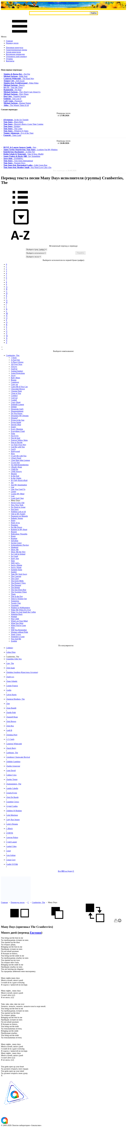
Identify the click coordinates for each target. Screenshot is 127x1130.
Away (13, 375)
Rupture (14, 538)
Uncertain (15, 605)
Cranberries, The (38, 902)
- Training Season (15, 96)
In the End (15, 476)
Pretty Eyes (15, 523)
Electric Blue (16, 425)
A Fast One (15, 360)
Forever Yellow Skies (19, 440)
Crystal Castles (12, 806)
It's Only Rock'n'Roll (19, 480)
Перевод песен (12, 43)
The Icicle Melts (17, 581)
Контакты (10, 61)
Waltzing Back (16, 614)
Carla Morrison (12, 815)
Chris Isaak (10, 668)
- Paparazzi (13, 101)
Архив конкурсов (13, 52)
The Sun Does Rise (18, 590)
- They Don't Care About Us (22, 92)
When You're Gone (18, 625)
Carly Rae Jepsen (13, 820)
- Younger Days (14, 163)
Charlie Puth (11, 712)
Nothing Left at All (18, 512)
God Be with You (18, 447)
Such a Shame (16, 565)
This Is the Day (17, 596)
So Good (14, 556)
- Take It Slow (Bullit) (23, 154)
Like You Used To (18, 489)
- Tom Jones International (18, 161)
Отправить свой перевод (16, 56)
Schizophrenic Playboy (20, 545)
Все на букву (66, 871)
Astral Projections (18, 373)
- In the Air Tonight (15, 120)
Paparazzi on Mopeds (19, 516)
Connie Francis (12, 686)
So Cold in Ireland (18, 554)
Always (14, 367)
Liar (12, 487)
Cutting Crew (11, 775)
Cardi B (9, 730)
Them (13, 594)
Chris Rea (10, 726)
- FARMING (13, 158)
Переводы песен (18, 902)
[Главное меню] (19, 34)
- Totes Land (12, 135)
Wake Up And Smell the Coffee (23, 612)
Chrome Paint (16, 391)
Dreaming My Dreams (20, 416)
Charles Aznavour (13, 766)
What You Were (17, 623)
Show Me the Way (18, 552)
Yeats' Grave (16, 634)
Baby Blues (15, 378)
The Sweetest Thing (19, 592)
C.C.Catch (10, 739)
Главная (9, 41)
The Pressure (16, 585)
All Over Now (16, 364)
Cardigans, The (12, 753)
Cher (8, 703)
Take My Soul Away (19, 574)
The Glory (15, 579)
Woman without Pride (19, 632)
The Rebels (15, 587)
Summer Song (16, 570)
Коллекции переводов (15, 54)
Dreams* (14, 418)
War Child (15, 619)
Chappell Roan (12, 717)
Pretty (13, 520)
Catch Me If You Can (19, 387)
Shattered (14, 547)
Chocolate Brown (18, 389)
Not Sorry (15, 509)
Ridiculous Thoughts (19, 534)
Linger (13, 491)
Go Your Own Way (18, 445)
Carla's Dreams (12, 824)
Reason (14, 532)
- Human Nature (17, 103)
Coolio (8, 690)
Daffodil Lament (17, 404)
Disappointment (17, 411)
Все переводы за (64, 170)
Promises (14, 525)
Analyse (14, 369)
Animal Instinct (17, 371)
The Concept (16, 576)
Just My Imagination (19, 485)
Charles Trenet (11, 779)
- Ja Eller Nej (19, 152)
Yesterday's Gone (18, 637)
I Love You (15, 462)
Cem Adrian (11, 855)
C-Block (9, 828)
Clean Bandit (11, 708)
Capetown (15, 382)
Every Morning (17, 429)
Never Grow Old (17, 503)
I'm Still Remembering (20, 465)
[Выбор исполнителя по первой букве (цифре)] (20, 244)
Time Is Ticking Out (19, 599)
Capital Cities (11, 846)
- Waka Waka (21, 83)
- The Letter (12, 129)
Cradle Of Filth (12, 864)
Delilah (14, 407)
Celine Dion (11, 652)
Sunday (14, 572)
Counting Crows (12, 802)
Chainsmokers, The (13, 784)
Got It (13, 449)
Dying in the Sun (17, 420)
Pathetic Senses (17, 518)
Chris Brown (11, 721)
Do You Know (16, 413)
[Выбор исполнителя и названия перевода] (20, 205)
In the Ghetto (16, 478)
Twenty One (16, 603)
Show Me (15, 550)
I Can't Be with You (18, 456)
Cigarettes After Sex (14, 659)
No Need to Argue (18, 507)
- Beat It (14, 85)
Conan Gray (11, 860)
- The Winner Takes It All (16, 105)
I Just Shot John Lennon (20, 460)
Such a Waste (16, 567)
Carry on (14, 384)
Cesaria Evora (11, 793)
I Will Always (16, 471)
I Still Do (14, 469)
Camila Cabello (12, 788)
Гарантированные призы (16, 50)
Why (13, 628)
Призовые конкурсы (14, 47)
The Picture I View (18, 583)
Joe (12, 483)
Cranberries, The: (13, 355)
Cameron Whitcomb (14, 744)
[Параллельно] (19, 921)
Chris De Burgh (12, 797)
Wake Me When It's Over (21, 610)
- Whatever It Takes (15, 131)
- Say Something (21, 156)
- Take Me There (13, 87)
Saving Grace (16, 543)
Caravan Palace (12, 837)
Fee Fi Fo (14, 436)
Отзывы (9, 59)
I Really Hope (16, 467)
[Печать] (115, 921)
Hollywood (15, 451)
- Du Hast (12, 90)
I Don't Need (16, 458)
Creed (8, 851)
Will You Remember (19, 630)
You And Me (16, 639)
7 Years (14, 358)
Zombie (14, 641)
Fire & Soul (15, 438)
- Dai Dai (17, 74)
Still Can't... (15, 563)
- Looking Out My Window (30, 150)
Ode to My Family (18, 514)
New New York (17, 505)
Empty (13, 427)
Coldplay (9, 648)
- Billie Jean (15, 76)
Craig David (11, 770)
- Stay (19, 147)
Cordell (14, 400)
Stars (13, 561)
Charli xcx (10, 677)
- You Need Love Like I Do (27, 167)
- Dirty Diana (16, 94)
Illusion (14, 474)
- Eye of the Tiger (18, 133)
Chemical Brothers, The (15, 699)
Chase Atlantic (11, 681)
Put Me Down (16, 527)
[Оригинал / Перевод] (95, 921)
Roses (13, 536)
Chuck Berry (11, 748)
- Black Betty (13, 122)
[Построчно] (57, 921)
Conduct (14, 396)
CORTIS (9, 833)
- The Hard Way (19, 78)
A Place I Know (17, 362)
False (13, 433)
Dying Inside (16, 422)
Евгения (35, 932)
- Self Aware (14, 81)
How (13, 454)
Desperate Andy (17, 409)
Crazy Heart (15, 402)
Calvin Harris (11, 695)
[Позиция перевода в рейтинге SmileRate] (119, 921)
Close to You (16, 393)
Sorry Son (15, 558)
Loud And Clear (17, 498)
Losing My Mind (17, 494)
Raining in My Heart (19, 529)
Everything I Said (18, 431)
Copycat (14, 398)
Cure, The (10, 663)
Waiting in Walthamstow (20, 608)
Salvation (14, 541)
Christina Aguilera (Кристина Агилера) (22, 672)
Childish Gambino (13, 762)
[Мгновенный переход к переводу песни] (20, 225)
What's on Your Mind (19, 621)
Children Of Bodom (14, 811)
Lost (12, 496)
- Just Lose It (12, 99)
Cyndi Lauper (11, 842)
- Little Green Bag (25, 165)
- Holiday (11, 126)
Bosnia (13, 380)
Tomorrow (15, 601)
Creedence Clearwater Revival (18, 757)
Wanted (14, 616)
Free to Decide (16, 442)
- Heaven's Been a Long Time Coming (23, 124)
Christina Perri (11, 735)
